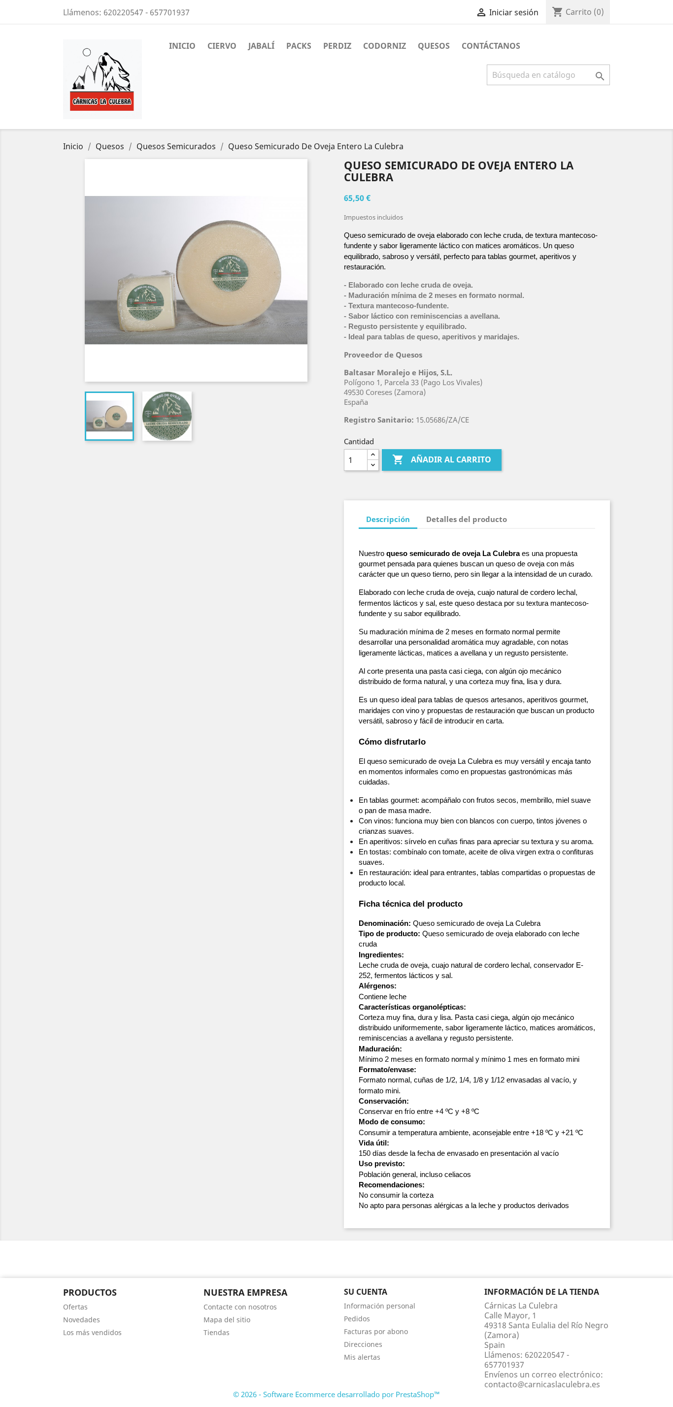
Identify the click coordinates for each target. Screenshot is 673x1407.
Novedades (81, 1319)
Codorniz (384, 45)
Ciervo (221, 45)
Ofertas (75, 1306)
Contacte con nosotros (240, 1306)
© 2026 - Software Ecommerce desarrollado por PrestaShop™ (336, 1394)
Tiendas (216, 1332)
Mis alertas (362, 1357)
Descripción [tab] (388, 519)
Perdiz (337, 45)
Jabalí (261, 45)
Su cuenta (365, 1291)
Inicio (182, 45)
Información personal (379, 1305)
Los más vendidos (92, 1332)
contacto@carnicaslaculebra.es (542, 1384)
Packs (298, 45)
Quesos (434, 45)
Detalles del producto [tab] (466, 519)
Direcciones (363, 1344)
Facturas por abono (376, 1331)
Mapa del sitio (226, 1319)
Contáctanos (491, 45)
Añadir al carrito (441, 459)
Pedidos (357, 1318)
